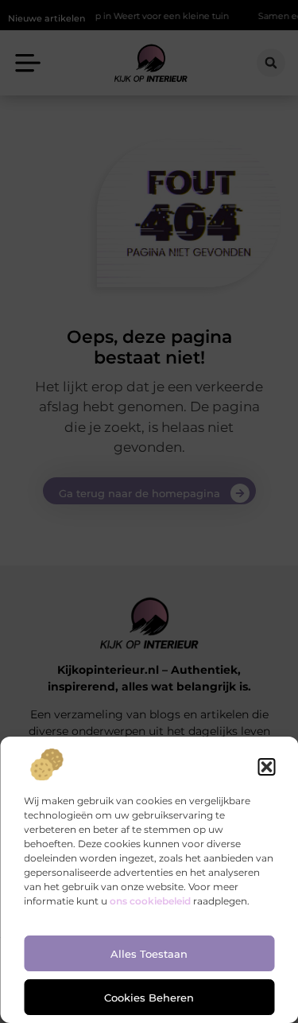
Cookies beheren (149, 997)
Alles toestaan (149, 953)
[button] (266, 767)
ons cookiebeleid (150, 901)
